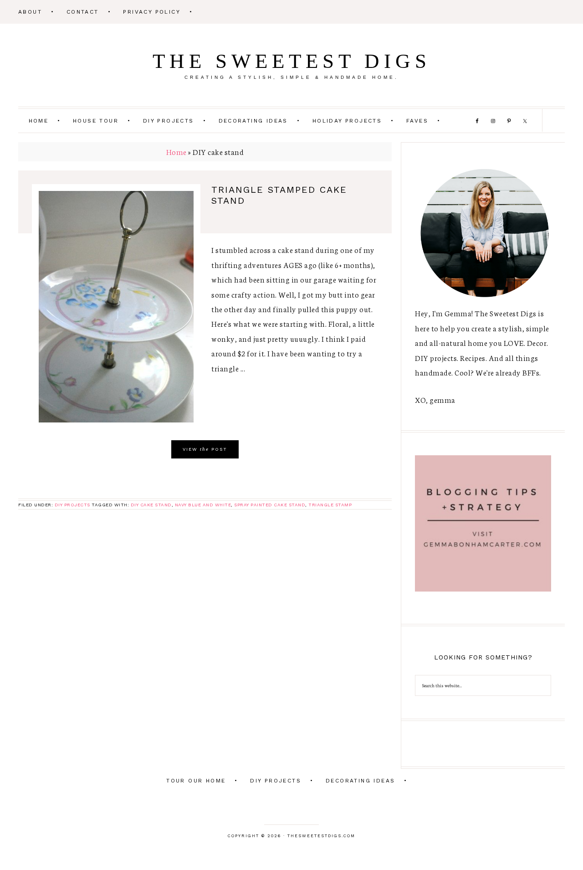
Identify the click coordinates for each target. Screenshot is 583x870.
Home (176, 151)
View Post (205, 449)
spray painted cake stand (269, 504)
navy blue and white (203, 504)
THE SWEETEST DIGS (292, 61)
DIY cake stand (151, 504)
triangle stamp (330, 504)
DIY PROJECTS (72, 504)
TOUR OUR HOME (195, 780)
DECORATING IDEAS (360, 780)
